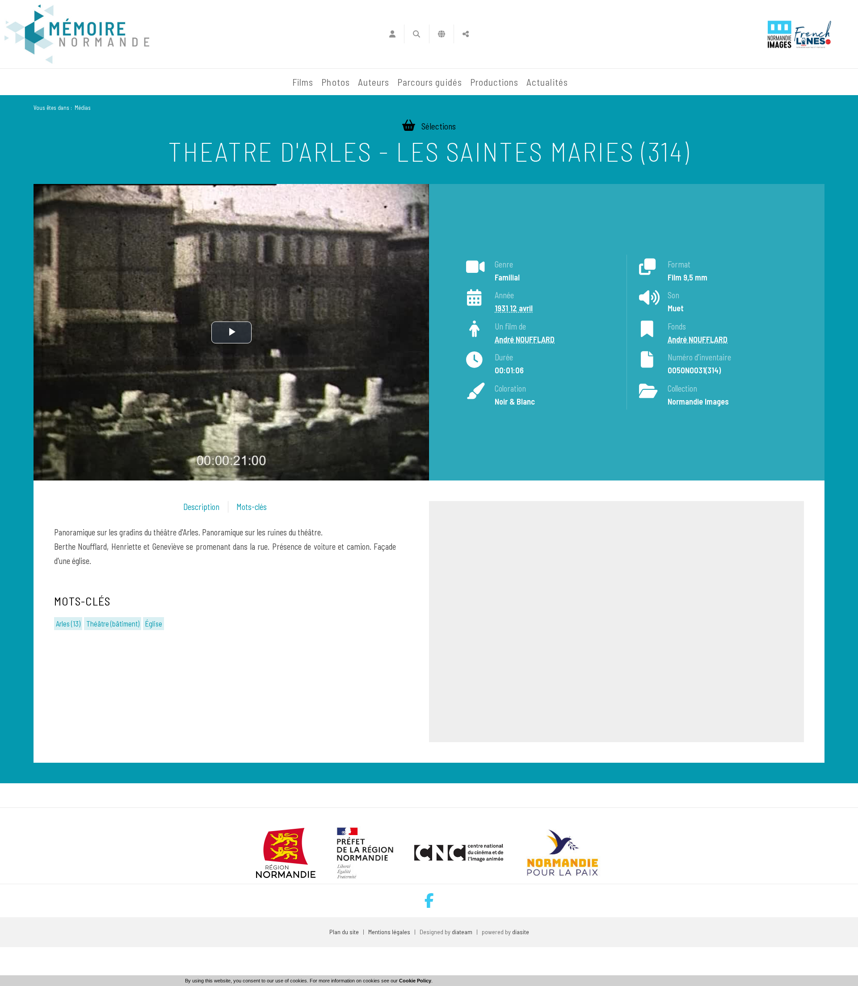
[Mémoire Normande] (192, 82)
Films (302, 82)
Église (153, 623)
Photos (335, 82)
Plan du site (344, 932)
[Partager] (466, 34)
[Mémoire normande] (76, 34)
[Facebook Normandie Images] (429, 900)
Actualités (547, 82)
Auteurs (373, 82)
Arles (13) (68, 623)
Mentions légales (389, 932)
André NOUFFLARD (525, 339)
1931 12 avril (514, 308)
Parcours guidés (429, 82)
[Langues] (441, 34)
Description (201, 507)
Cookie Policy (415, 980)
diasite (520, 932)
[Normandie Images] (779, 34)
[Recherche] (416, 34)
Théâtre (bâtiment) (112, 623)
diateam (462, 932)
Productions (494, 82)
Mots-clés (251, 507)
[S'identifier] (392, 34)
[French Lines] (812, 34)
